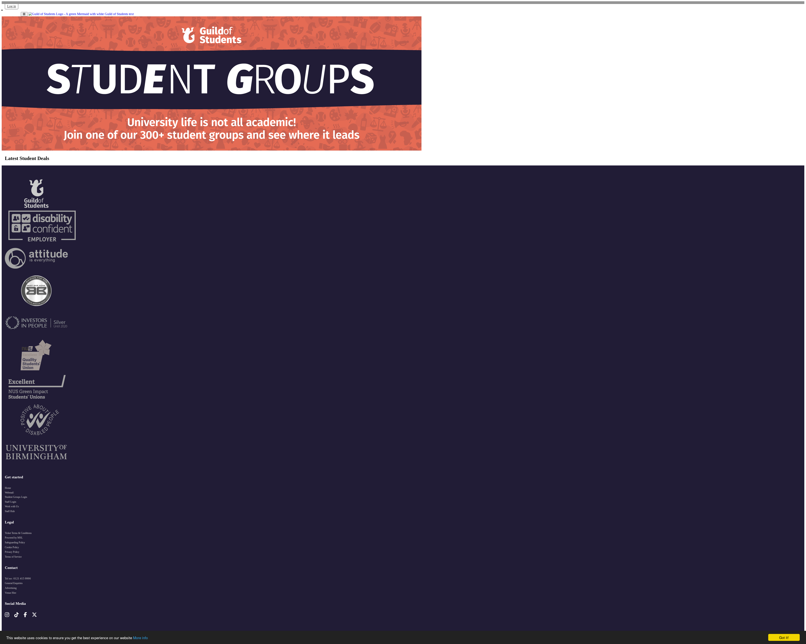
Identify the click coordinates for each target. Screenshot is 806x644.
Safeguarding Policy (15, 542)
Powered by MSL (14, 537)
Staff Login (10, 501)
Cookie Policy (12, 547)
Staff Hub (10, 511)
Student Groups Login (16, 497)
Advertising (11, 588)
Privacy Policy (12, 551)
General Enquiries (14, 583)
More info (140, 637)
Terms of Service (13, 556)
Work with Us (12, 506)
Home (8, 488)
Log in (11, 6)
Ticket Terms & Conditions (18, 533)
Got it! (784, 637)
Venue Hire (10, 592)
